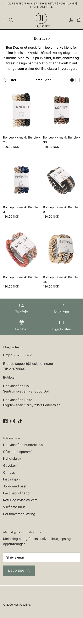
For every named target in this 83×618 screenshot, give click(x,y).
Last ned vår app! (16, 493)
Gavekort (10, 465)
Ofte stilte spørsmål (18, 452)
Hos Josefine (22, 604)
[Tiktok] (20, 421)
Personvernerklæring (19, 514)
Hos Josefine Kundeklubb (23, 445)
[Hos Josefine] (41, 20)
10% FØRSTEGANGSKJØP (22, 3)
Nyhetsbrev (12, 458)
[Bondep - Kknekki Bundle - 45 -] (61, 250)
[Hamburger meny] (4, 20)
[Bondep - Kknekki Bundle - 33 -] (61, 110)
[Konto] (70, 20)
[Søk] (12, 20)
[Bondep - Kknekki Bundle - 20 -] (21, 110)
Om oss (9, 472)
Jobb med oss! (14, 486)
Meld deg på (19, 570)
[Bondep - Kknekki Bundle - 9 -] (61, 180)
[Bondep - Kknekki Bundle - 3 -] (21, 180)
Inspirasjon (11, 479)
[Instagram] (12, 421)
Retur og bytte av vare (20, 500)
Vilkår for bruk (14, 507)
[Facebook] (5, 421)
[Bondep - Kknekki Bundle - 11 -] (21, 250)
